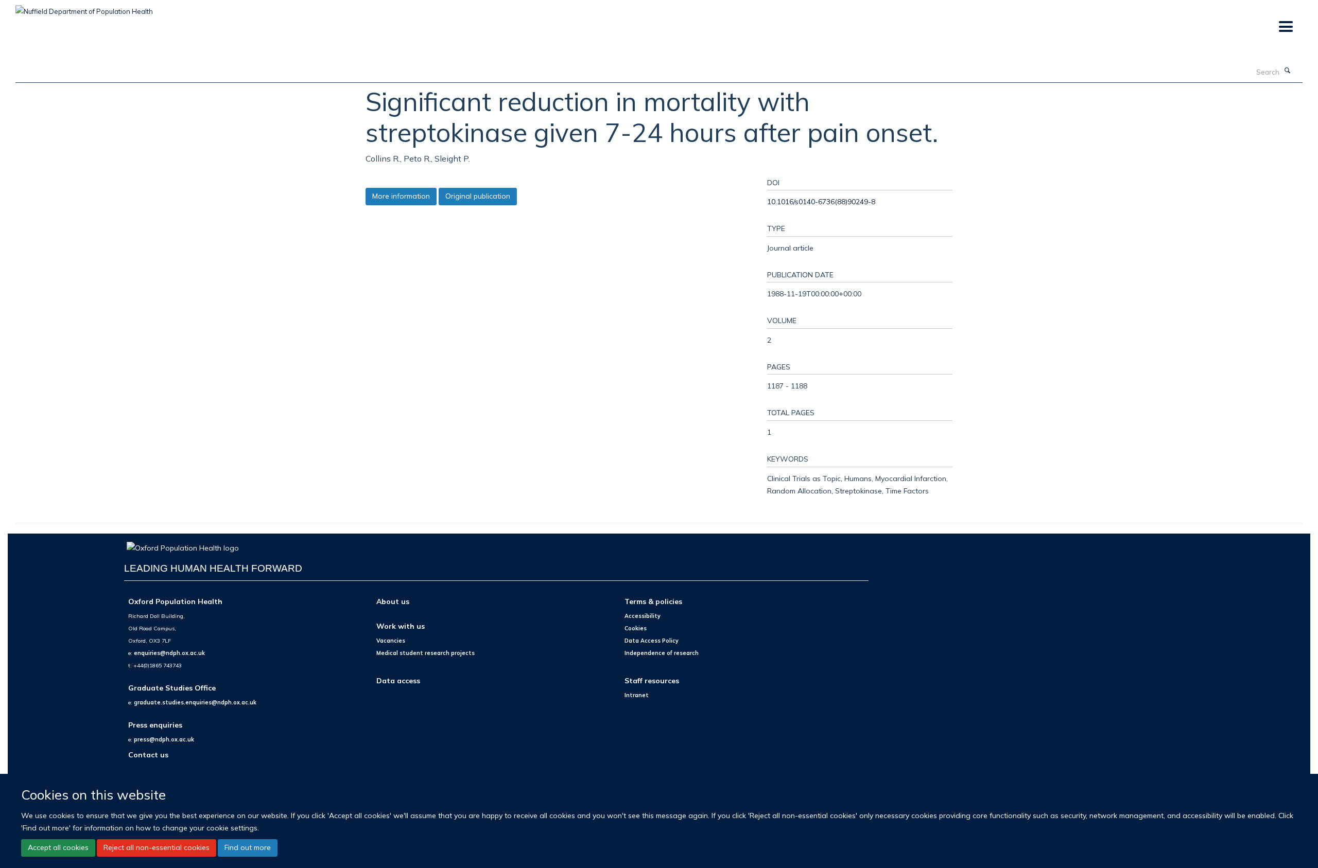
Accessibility (643, 615)
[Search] (1287, 71)
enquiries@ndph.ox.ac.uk (169, 653)
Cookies (636, 628)
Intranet (637, 695)
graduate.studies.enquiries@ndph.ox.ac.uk (195, 702)
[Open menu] (1285, 27)
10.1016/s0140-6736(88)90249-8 (821, 201)
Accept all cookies (58, 847)
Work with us (400, 626)
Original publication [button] (477, 196)
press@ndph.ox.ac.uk (164, 739)
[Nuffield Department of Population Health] (84, 8)
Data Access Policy (652, 640)
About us (392, 601)
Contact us (148, 754)
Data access (398, 680)
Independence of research (662, 653)
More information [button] (401, 196)
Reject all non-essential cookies (156, 847)
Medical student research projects (425, 653)
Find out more (247, 847)
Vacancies (390, 640)
